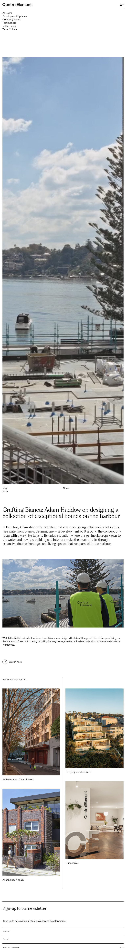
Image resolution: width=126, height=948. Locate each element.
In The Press (9, 26)
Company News (11, 19)
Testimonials (9, 22)
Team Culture (9, 29)
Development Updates (14, 16)
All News (7, 13)
